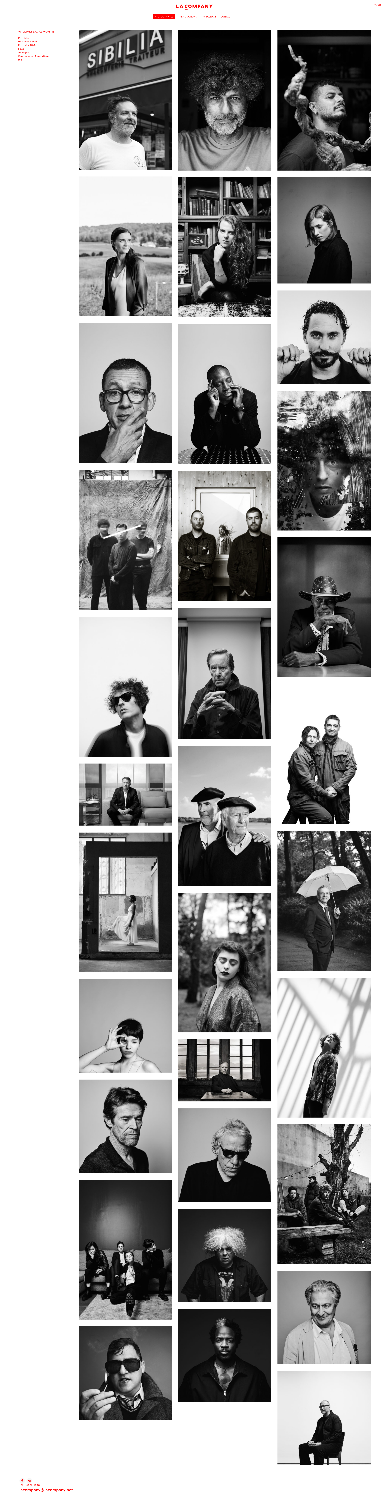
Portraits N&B (27, 45)
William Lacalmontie (36, 31)
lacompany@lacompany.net (46, 1489)
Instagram (209, 16)
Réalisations (188, 16)
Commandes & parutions (33, 55)
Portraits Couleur (29, 41)
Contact (226, 16)
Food (21, 48)
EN (379, 4)
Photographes (164, 16)
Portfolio (23, 38)
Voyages (23, 52)
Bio (20, 59)
